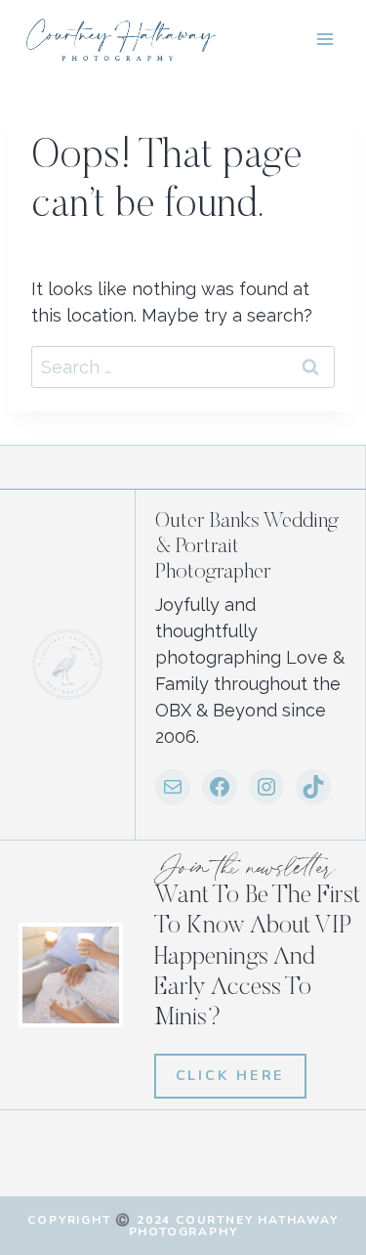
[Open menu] (324, 38)
